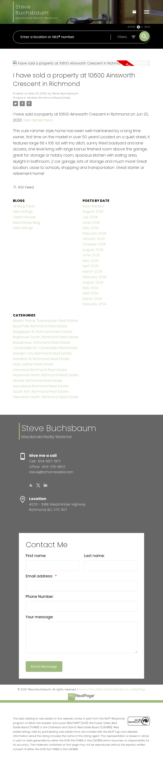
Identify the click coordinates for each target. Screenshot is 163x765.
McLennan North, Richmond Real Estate (45, 375)
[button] (31, 485)
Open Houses (24, 217)
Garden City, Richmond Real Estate (42, 353)
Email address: (40, 576)
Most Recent (93, 206)
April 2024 (90, 293)
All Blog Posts (24, 206)
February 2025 (94, 277)
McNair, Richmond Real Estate (48, 98)
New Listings (23, 211)
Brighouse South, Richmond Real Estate (46, 337)
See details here (37, 120)
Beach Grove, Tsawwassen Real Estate (45, 320)
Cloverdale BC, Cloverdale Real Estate (45, 347)
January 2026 (94, 238)
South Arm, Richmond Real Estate (40, 391)
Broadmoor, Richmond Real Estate (41, 342)
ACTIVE (131, 26)
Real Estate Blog (26, 222)
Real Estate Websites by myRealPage (121, 689)
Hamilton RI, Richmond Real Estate (41, 358)
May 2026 (90, 227)
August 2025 (93, 249)
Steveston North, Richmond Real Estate (45, 397)
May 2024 (90, 287)
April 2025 (90, 266)
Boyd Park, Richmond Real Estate (40, 326)
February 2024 (94, 304)
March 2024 (92, 298)
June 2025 (91, 255)
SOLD (147, 26)
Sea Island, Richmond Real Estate (41, 386)
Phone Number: (39, 596)
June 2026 (91, 222)
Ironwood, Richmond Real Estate (40, 369)
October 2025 (94, 244)
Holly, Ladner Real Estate (33, 364)
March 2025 (92, 271)
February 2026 (94, 233)
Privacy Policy (87, 689)
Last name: (94, 555)
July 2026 (90, 217)
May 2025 (90, 260)
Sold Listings (23, 227)
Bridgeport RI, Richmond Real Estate (42, 331)
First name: (36, 555)
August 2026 (93, 211)
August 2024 (93, 282)
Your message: (39, 617)
